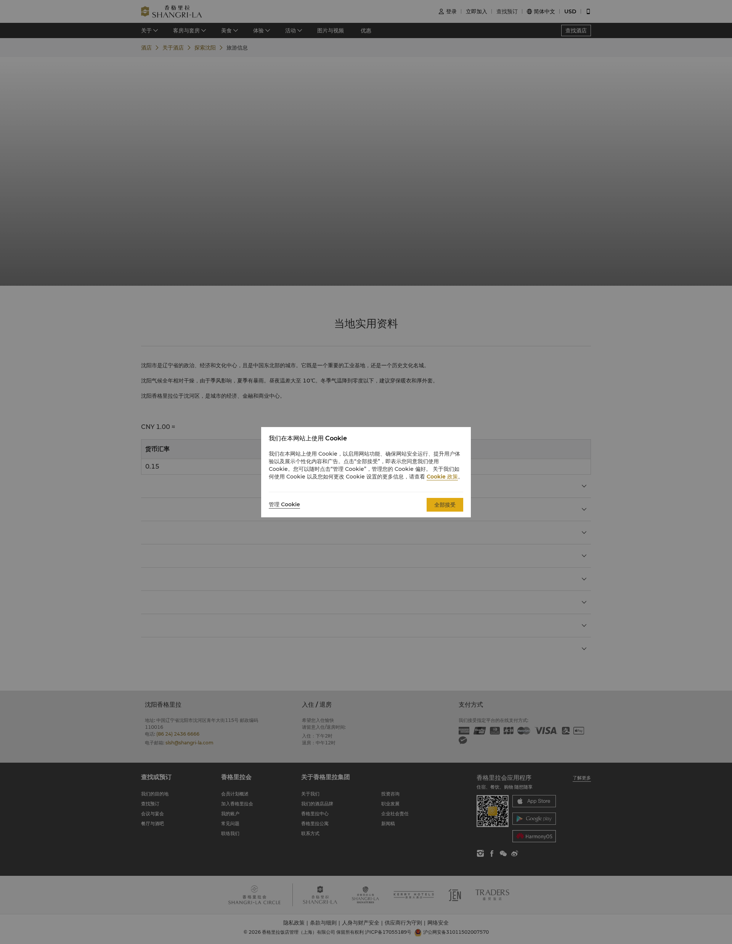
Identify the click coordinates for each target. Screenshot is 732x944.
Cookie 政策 (442, 476)
